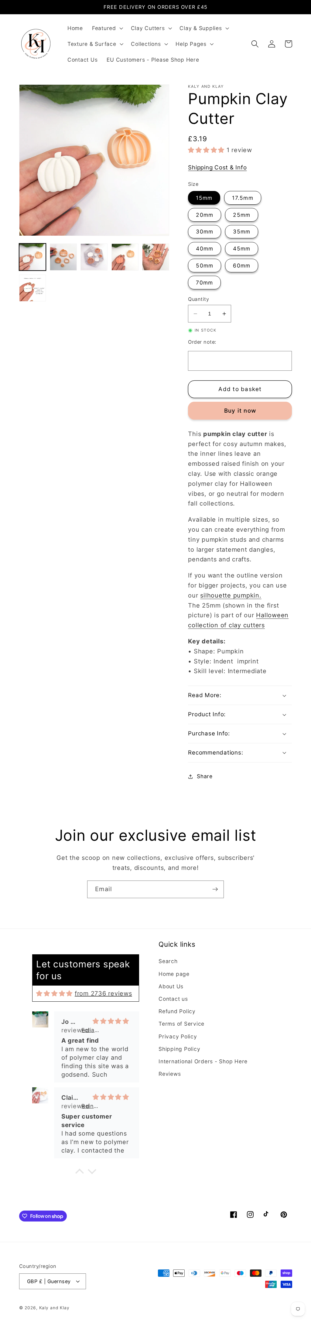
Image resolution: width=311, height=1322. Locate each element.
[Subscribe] (215, 889)
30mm (204, 231)
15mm (204, 198)
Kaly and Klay (54, 1307)
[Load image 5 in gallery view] (155, 257)
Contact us (173, 999)
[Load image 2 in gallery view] (63, 257)
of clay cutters (241, 625)
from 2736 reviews (103, 993)
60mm (241, 265)
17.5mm (242, 198)
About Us (171, 986)
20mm (204, 215)
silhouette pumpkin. (230, 595)
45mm (241, 248)
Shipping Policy (179, 1049)
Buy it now (240, 410)
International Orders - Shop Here (203, 1061)
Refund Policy (177, 1011)
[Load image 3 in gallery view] (94, 257)
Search (168, 961)
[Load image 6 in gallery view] (32, 288)
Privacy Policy (178, 1036)
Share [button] (205, 776)
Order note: (202, 342)
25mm (241, 215)
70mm (204, 282)
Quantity (198, 299)
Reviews (170, 1074)
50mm (204, 265)
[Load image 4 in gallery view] (124, 257)
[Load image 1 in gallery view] (32, 257)
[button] (106, 28)
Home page (174, 974)
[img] (54, 993)
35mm (241, 231)
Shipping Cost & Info (217, 167)
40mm (204, 248)
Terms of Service (181, 1023)
